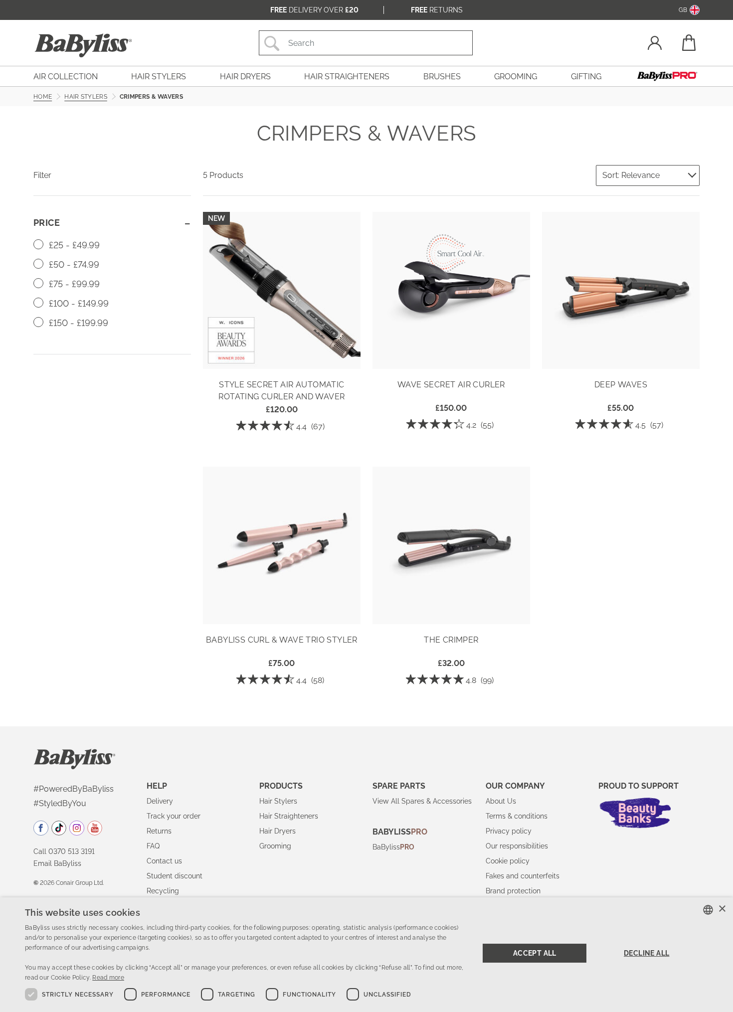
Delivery (160, 801)
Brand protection (513, 891)
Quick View (282, 354)
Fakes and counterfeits (522, 876)
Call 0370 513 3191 (64, 851)
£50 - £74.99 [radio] (72, 264)
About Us (501, 801)
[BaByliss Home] (83, 45)
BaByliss (393, 847)
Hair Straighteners (288, 816)
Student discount (174, 876)
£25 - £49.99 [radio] (73, 245)
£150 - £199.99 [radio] (77, 323)
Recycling (163, 891)
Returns (437, 10)
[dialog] (366, 954)
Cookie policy (508, 861)
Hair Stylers (278, 801)
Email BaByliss (57, 863)
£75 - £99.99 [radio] (73, 284)
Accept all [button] (534, 953)
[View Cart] (688, 42)
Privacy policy (509, 831)
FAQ (153, 846)
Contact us (164, 861)
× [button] (722, 909)
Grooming (275, 846)
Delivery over (314, 10)
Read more (108, 977)
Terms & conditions (517, 816)
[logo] (74, 758)
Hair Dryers (277, 831)
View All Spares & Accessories (422, 801)
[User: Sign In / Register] (654, 44)
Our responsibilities (517, 846)
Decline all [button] (646, 953)
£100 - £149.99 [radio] (77, 303)
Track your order (173, 816)
